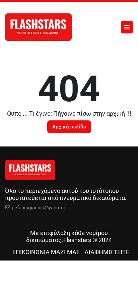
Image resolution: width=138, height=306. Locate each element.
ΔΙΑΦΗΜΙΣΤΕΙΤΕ (106, 252)
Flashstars (77, 239)
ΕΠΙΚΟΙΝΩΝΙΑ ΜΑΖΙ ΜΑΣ (46, 252)
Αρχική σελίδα (69, 127)
